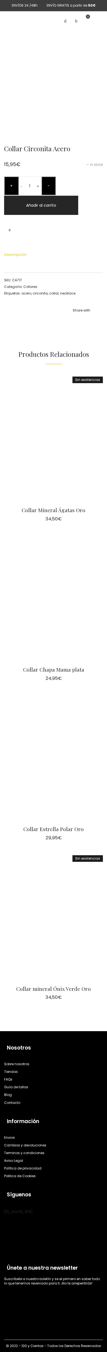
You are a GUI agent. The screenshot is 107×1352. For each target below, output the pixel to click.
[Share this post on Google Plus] (99, 321)
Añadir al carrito (41, 205)
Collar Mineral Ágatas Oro (53, 510)
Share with (81, 310)
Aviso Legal (13, 1160)
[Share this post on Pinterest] (90, 321)
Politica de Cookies (20, 1176)
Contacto (12, 1102)
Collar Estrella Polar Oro (53, 828)
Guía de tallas (16, 1087)
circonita (40, 293)
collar (54, 293)
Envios (9, 1137)
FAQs (8, 1079)
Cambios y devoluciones (25, 1145)
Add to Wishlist (9, 230)
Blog (8, 1094)
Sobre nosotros (16, 1064)
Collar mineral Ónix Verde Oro (53, 988)
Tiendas (11, 1071)
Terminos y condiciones (24, 1153)
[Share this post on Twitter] (82, 321)
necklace (67, 293)
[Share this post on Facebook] (74, 321)
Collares (30, 286)
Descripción (15, 254)
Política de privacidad (22, 1168)
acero (26, 293)
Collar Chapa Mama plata (53, 669)
